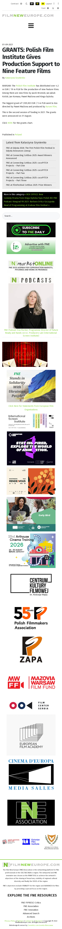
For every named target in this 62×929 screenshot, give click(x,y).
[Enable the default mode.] (21, 3)
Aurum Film (51, 106)
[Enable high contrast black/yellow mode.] (37, 3)
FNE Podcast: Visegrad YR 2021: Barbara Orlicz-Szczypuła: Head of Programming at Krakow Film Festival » (30, 202)
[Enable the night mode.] (26, 3)
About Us (38, 921)
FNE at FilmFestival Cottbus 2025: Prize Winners (29, 185)
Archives (31, 917)
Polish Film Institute (25, 86)
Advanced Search (31, 913)
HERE (10, 123)
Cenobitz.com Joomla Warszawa (40, 925)
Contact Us (29, 921)
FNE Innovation (31, 910)
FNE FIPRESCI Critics (31, 902)
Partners (20, 921)
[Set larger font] (58, 8)
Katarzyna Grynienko (15, 78)
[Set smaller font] (48, 8)
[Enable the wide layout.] (58, 3)
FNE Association (31, 906)
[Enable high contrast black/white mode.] (32, 3)
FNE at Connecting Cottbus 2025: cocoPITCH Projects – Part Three (27, 179)
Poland (18, 134)
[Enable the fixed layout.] (54, 3)
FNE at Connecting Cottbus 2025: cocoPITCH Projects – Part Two (27, 171)
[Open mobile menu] (31, 25)
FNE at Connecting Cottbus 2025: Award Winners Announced (29, 156)
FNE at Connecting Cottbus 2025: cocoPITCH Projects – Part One (27, 164)
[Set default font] (53, 8)
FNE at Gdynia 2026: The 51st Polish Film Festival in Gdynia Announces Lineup (30, 149)
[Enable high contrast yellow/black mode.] (43, 3)
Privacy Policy (10, 921)
